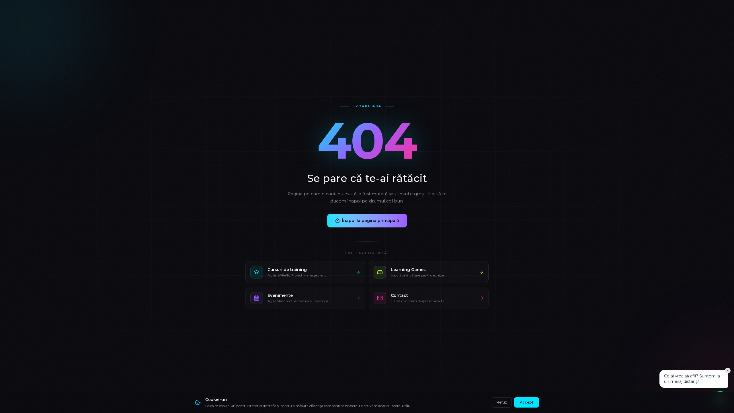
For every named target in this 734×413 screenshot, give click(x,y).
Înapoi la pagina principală (370, 220)
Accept (526, 402)
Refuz (502, 402)
